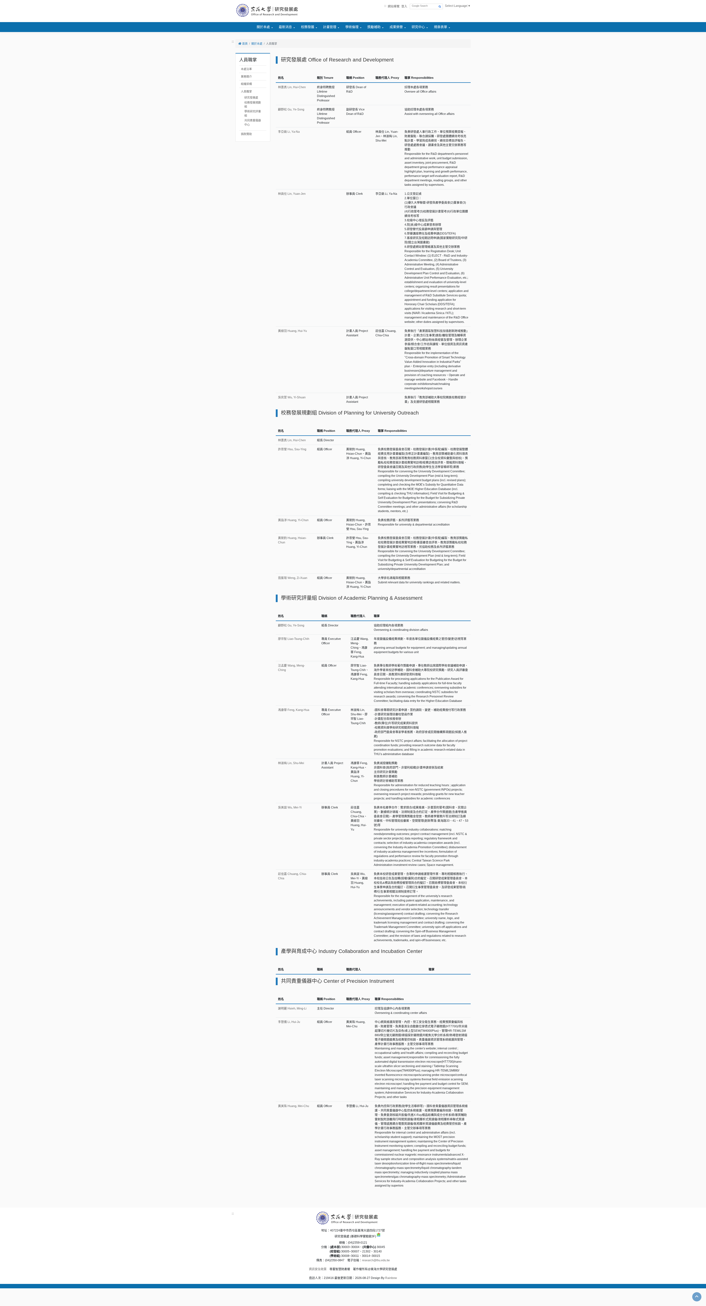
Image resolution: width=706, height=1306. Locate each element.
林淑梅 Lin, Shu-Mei (291, 763)
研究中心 (418, 27)
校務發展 (307, 27)
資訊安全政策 (318, 1269)
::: (385, 5)
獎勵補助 (374, 27)
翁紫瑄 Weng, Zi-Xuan (292, 577)
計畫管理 (329, 27)
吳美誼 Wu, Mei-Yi (290, 807)
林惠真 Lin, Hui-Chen (292, 87)
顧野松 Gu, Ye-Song (291, 109)
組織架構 (246, 83)
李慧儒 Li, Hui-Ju (289, 1021)
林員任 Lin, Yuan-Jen (292, 193)
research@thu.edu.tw (376, 1260)
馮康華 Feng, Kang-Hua (293, 709)
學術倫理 (352, 27)
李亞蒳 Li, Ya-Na (289, 131)
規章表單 (440, 27)
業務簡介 (246, 76)
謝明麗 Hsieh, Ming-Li (292, 1008)
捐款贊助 (246, 133)
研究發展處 (251, 97)
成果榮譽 (396, 27)
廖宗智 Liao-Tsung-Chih (293, 638)
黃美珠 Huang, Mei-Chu (293, 1106)
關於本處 (263, 27)
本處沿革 (246, 69)
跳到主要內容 (9, 2)
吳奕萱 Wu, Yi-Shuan (292, 397)
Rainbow (391, 1277)
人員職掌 (246, 91)
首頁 (244, 43)
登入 (404, 6)
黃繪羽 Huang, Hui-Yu (292, 330)
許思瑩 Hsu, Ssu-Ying (292, 449)
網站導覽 (394, 6)
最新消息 (285, 27)
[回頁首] (696, 1296)
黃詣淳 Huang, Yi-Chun (293, 520)
